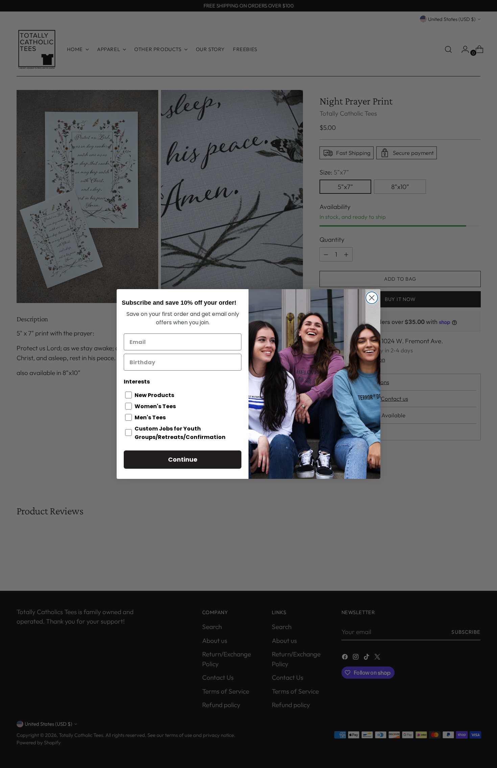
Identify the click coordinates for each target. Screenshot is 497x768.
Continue (182, 459)
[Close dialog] (372, 298)
